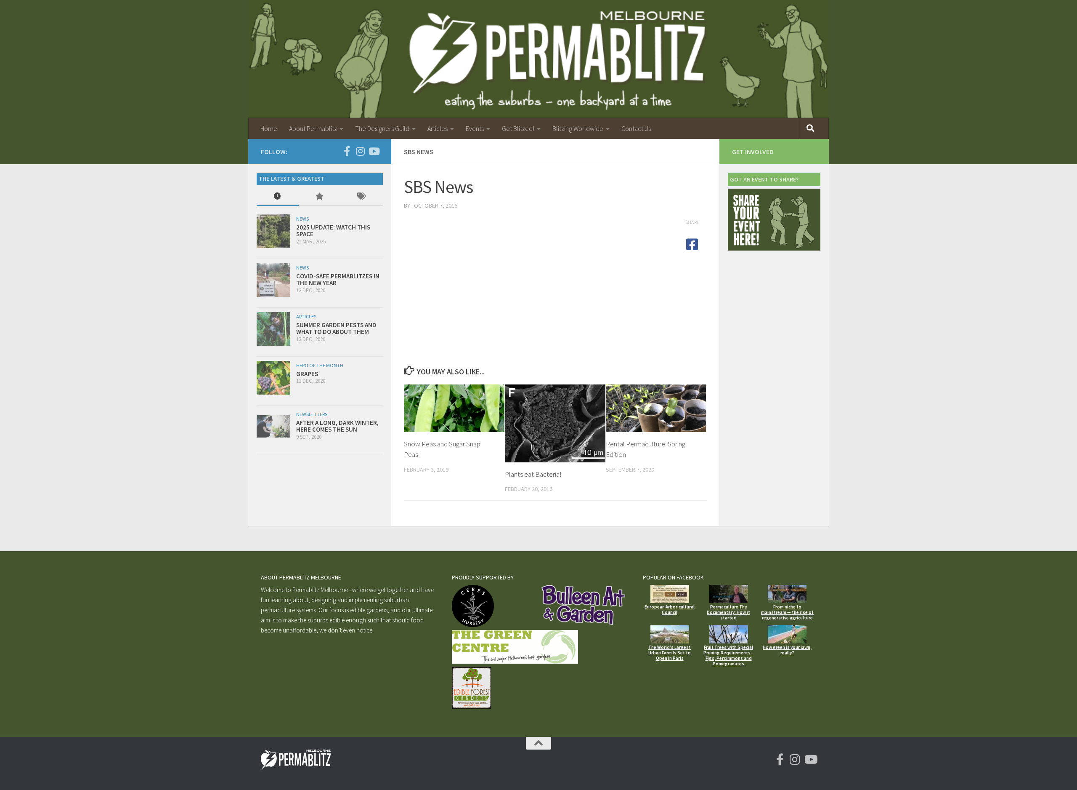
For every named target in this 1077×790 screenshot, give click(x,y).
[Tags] (362, 197)
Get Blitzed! (518, 128)
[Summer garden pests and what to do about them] (273, 329)
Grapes (307, 374)
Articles (437, 128)
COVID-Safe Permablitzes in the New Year (337, 279)
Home (268, 128)
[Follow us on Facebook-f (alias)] (347, 151)
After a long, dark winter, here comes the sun (337, 426)
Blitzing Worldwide (577, 128)
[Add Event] (774, 248)
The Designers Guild (382, 128)
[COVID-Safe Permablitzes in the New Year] (273, 280)
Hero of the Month (319, 365)
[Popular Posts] (320, 197)
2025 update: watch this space (333, 230)
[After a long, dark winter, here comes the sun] (273, 426)
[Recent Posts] (278, 197)
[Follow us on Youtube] (374, 151)
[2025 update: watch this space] (273, 231)
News (302, 219)
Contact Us (636, 128)
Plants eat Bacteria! (533, 474)
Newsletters (311, 414)
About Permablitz (313, 128)
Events (475, 128)
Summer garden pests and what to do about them (336, 328)
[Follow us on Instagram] (360, 151)
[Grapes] (273, 378)
